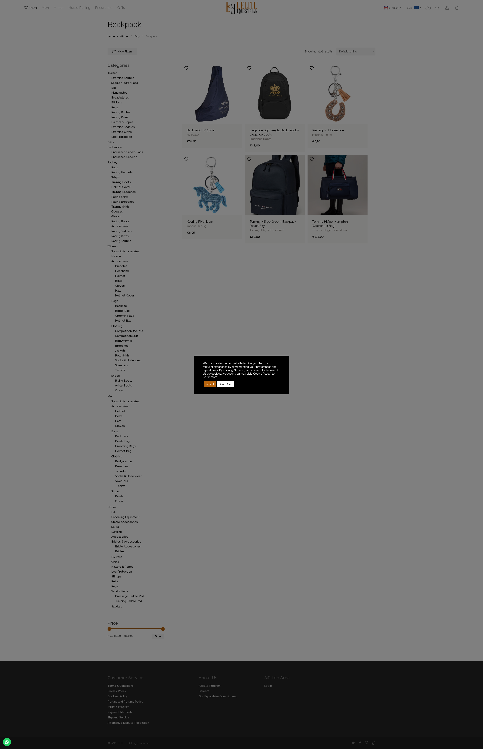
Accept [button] (210, 384)
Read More (225, 384)
